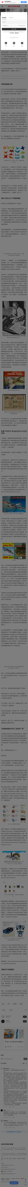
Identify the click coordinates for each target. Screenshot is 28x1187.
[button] (25, 14)
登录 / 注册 (14, 29)
